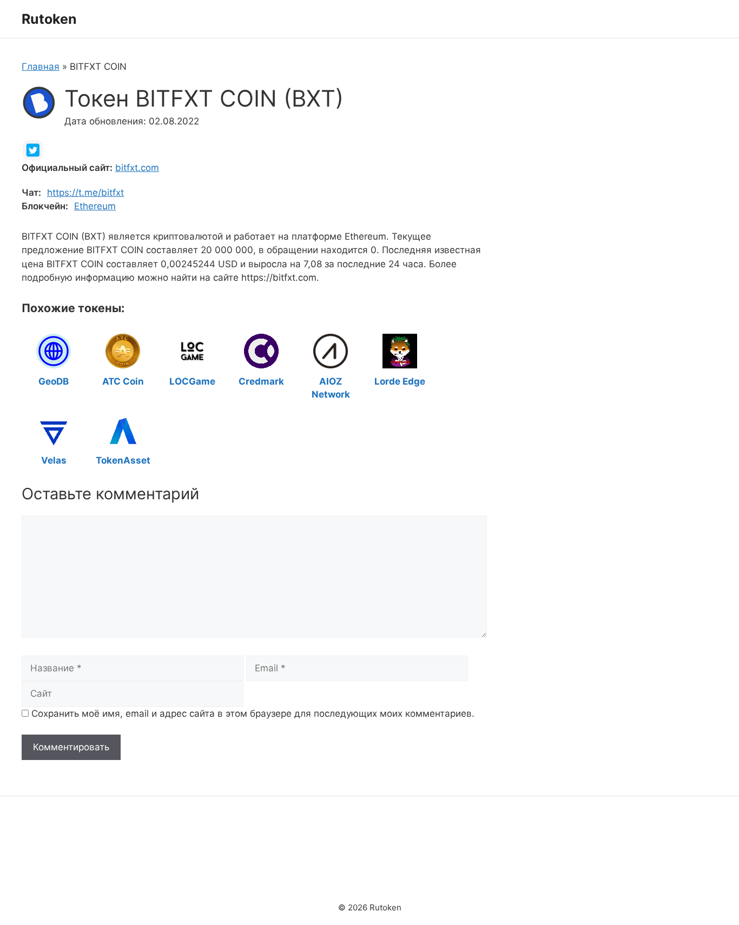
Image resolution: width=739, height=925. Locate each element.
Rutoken (49, 19)
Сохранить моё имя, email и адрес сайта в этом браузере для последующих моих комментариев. (252, 713)
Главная (41, 66)
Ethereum (95, 206)
